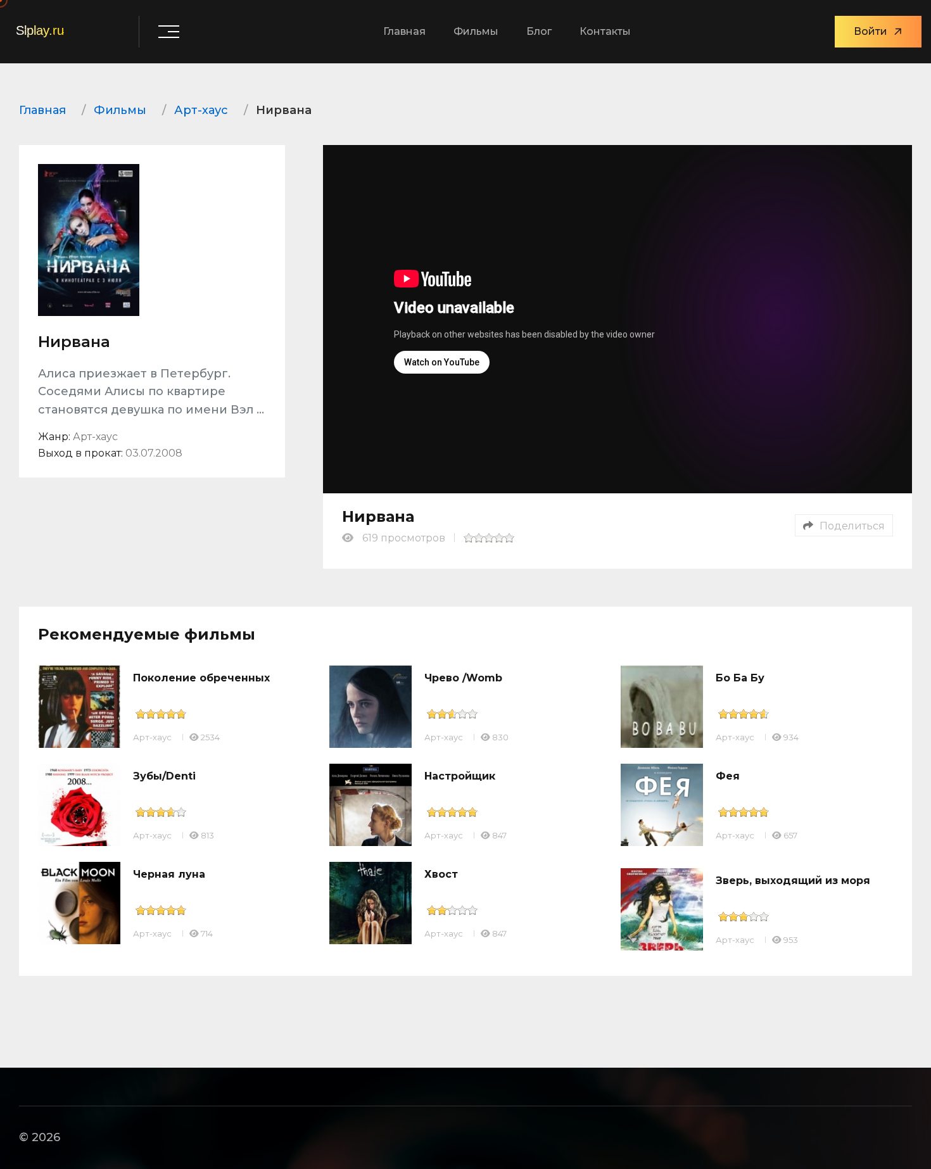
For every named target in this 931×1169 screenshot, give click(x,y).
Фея (728, 776)
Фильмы (475, 31)
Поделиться (852, 526)
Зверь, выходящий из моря (793, 881)
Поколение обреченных (201, 678)
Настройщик (459, 776)
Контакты (605, 31)
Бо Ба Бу (740, 678)
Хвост (441, 874)
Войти (870, 31)
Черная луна (169, 874)
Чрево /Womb (463, 678)
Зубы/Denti (164, 776)
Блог (539, 31)
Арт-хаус (152, 737)
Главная (404, 31)
